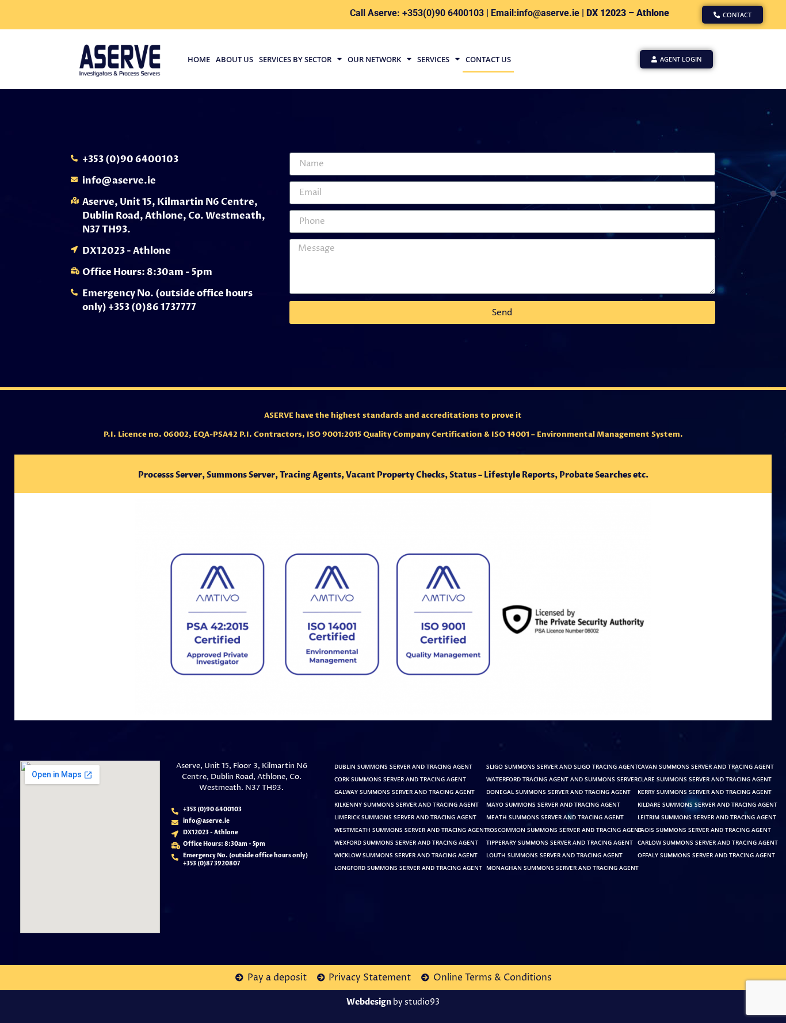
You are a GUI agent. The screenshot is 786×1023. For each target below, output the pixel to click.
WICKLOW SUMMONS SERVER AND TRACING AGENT (406, 855)
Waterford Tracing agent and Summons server (562, 779)
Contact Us (488, 59)
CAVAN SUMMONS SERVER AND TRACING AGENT (706, 766)
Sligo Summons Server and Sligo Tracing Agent (562, 766)
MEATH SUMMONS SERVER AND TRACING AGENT (555, 817)
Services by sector (295, 59)
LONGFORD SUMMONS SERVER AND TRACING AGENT (408, 868)
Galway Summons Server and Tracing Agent (404, 792)
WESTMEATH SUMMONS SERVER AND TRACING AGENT (410, 830)
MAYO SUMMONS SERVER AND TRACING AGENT (553, 804)
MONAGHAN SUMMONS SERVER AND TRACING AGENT (562, 868)
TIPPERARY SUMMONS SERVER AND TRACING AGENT (559, 842)
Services (433, 59)
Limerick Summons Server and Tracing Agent (405, 817)
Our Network (374, 59)
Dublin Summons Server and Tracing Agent (403, 766)
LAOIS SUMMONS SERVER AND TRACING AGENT (704, 830)
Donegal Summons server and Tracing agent (558, 792)
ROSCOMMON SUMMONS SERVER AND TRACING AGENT (564, 830)
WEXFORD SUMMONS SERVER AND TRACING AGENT (406, 842)
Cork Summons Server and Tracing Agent (400, 779)
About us (234, 59)
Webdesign (368, 1002)
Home (199, 59)
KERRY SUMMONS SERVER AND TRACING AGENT (705, 792)
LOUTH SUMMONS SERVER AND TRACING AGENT (554, 855)
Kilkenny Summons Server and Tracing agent (406, 804)
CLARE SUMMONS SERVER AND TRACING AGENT (705, 779)
